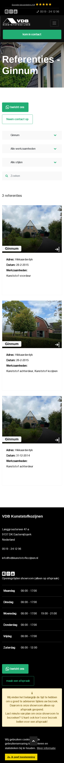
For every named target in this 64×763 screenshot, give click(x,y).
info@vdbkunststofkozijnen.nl (20, 558)
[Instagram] (11, 12)
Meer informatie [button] (46, 748)
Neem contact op (17, 119)
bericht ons (17, 107)
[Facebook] (7, 12)
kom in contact (32, 34)
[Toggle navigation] (54, 23)
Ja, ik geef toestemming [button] (21, 757)
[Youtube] (15, 12)
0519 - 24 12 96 (11, 549)
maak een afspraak (18, 681)
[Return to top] (33, 741)
